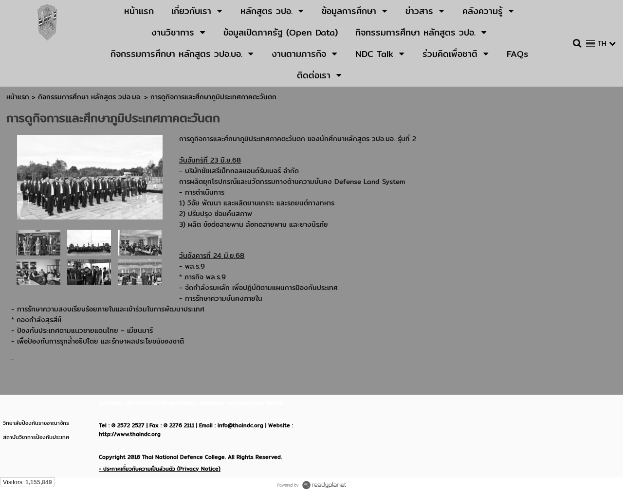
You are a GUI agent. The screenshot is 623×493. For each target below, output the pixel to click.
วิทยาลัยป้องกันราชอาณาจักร (36, 423)
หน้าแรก (17, 96)
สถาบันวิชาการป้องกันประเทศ (36, 437)
